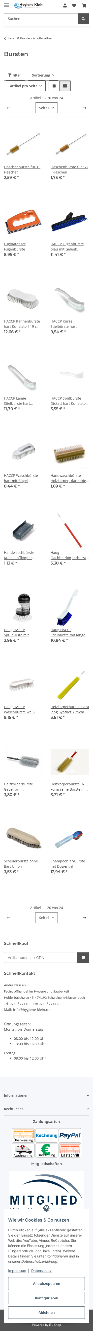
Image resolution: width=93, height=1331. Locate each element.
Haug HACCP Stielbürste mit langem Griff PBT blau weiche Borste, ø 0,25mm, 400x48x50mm (70, 632)
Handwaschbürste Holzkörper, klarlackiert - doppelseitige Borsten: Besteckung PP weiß (70, 478)
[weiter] (84, 108)
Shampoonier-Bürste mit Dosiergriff (68, 864)
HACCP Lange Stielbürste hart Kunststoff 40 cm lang (22, 401)
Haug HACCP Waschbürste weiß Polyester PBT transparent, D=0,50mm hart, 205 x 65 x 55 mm (22, 709)
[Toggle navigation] (6, 3)
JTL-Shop (55, 1325)
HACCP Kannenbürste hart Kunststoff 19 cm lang (22, 324)
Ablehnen (46, 1312)
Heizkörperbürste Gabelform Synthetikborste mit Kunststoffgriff (20, 787)
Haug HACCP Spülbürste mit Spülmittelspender (19, 632)
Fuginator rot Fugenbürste (15, 246)
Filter (16, 75)
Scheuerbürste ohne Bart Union (21, 864)
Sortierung (41, 75)
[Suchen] (83, 18)
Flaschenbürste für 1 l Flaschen (22, 169)
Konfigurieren (46, 1298)
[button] (65, 5)
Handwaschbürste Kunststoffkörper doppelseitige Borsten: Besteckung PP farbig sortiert (22, 555)
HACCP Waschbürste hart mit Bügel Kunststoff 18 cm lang (22, 478)
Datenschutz (41, 1270)
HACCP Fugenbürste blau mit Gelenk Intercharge (67, 247)
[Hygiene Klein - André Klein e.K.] (28, 5)
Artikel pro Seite (23, 85)
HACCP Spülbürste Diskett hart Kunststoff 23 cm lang (69, 401)
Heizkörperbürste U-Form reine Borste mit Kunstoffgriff (69, 787)
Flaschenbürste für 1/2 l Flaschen (69, 169)
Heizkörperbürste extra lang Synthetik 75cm (70, 709)
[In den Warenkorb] (83, 957)
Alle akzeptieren (46, 1283)
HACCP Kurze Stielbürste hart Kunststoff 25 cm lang (69, 324)
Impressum (17, 1270)
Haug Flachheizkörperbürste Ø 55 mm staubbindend (69, 555)
